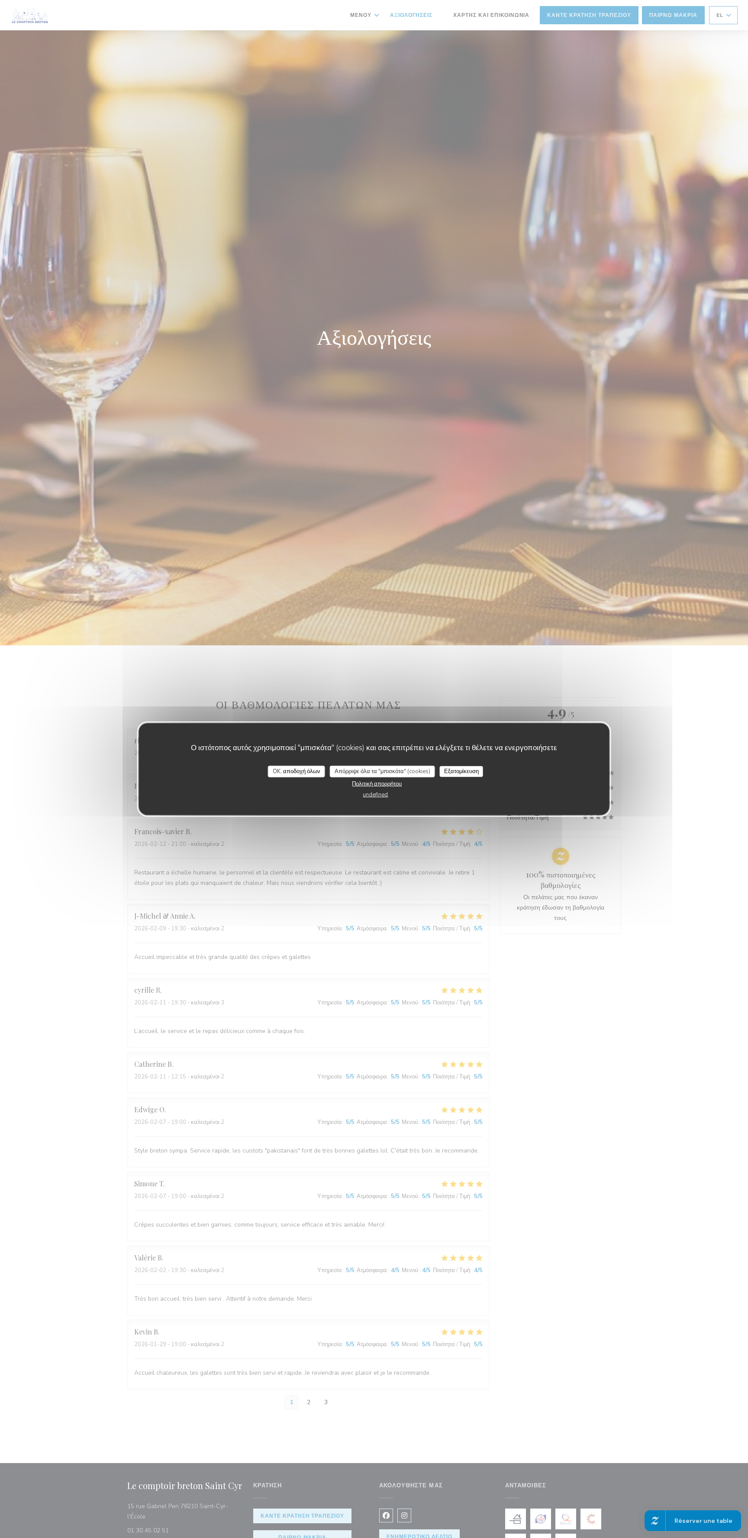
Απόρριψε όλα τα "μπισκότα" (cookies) (382, 771)
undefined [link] (375, 795)
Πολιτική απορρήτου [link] (377, 784)
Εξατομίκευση (461, 771)
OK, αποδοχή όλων (296, 771)
